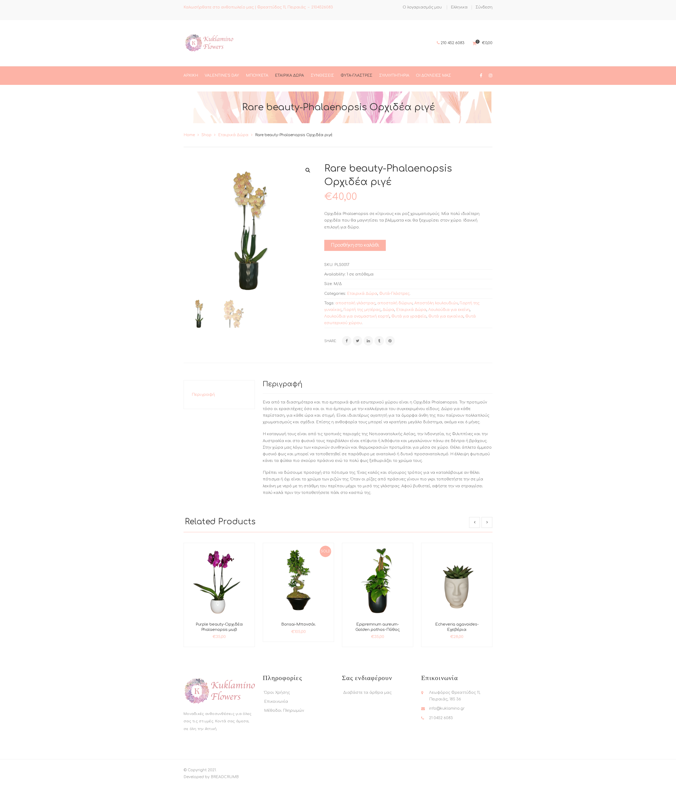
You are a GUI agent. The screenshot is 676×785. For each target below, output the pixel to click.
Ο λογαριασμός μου (422, 7)
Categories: (335, 294)
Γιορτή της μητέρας (362, 310)
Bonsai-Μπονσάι (298, 624)
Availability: (335, 274)
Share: (330, 341)
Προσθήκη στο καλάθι (355, 245)
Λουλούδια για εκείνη (449, 310)
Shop (206, 135)
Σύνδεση (484, 7)
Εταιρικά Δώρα (233, 135)
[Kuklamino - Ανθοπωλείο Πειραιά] (209, 43)
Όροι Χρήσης (277, 693)
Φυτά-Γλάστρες (394, 294)
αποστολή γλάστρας (355, 303)
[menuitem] (459, 7)
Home (189, 135)
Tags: (329, 303)
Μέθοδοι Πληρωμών (284, 711)
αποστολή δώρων (394, 303)
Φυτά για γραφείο (408, 316)
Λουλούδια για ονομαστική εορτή (356, 316)
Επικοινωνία (276, 702)
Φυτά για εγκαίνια (445, 316)
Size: (328, 284)
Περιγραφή (203, 394)
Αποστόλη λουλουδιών (436, 303)
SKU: (328, 265)
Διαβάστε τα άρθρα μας (367, 693)
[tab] (219, 394)
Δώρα (388, 310)
